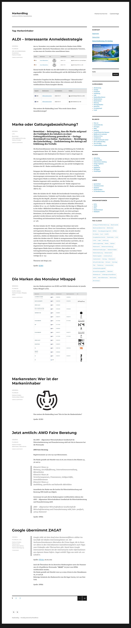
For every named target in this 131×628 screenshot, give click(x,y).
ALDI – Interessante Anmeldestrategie (47, 39)
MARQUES (97, 211)
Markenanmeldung (107, 246)
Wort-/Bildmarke (103, 277)
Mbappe (24, 293)
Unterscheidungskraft (99, 268)
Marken (18, 291)
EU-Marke (96, 234)
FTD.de (41, 560)
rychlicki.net (97, 138)
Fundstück (15, 48)
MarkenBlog (20, 13)
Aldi (13, 51)
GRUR (95, 206)
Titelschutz (100, 265)
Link (13, 134)
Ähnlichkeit (96, 280)
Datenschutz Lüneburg (100, 162)
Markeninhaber (16, 55)
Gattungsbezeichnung (18, 138)
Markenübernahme (18, 546)
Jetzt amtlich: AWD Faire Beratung (44, 432)
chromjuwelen (98, 160)
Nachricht (96, 106)
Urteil (95, 110)
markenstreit (96, 259)
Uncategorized (98, 108)
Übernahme (22, 446)
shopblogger (97, 171)
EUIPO (41, 266)
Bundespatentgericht (104, 231)
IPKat (95, 128)
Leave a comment (17, 57)
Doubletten (15, 53)
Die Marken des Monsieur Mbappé (43, 279)
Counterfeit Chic (98, 125)
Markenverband (98, 210)
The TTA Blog (97, 143)
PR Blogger (97, 169)
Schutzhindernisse (98, 262)
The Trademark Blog (99, 141)
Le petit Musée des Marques (101, 132)
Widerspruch (96, 274)
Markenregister (97, 256)
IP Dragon (96, 127)
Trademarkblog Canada (100, 145)
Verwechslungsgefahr (99, 271)
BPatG (95, 231)
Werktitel (110, 271)
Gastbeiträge (114, 14)
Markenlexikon (98, 189)
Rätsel (22, 397)
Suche (94, 72)
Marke (106, 243)
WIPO (13, 294)
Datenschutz (95, 37)
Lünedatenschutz (99, 186)
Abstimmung (97, 88)
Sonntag (114, 262)
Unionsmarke (109, 265)
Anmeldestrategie (20, 51)
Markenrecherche (101, 14)
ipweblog (96, 130)
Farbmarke (110, 237)
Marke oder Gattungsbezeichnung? (45, 124)
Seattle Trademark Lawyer (101, 140)
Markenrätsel (16, 397)
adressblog (97, 158)
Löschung (105, 240)
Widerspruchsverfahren (109, 274)
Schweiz (108, 262)
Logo (99, 240)
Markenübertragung (18, 547)
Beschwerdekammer (99, 228)
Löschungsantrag (98, 243)
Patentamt (112, 259)
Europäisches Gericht (99, 237)
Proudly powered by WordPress (29, 618)
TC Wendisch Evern (99, 191)
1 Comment (15, 550)
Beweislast (15, 136)
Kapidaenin (97, 167)
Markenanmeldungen (99, 249)
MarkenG (96, 187)
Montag (104, 259)
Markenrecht (16, 544)
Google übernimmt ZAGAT (36, 530)
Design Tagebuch (99, 164)
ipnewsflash (97, 184)
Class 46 (96, 123)
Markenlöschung (98, 252)
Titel (94, 265)
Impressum (95, 33)
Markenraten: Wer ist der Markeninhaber (35, 381)
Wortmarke (15, 446)
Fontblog (96, 165)
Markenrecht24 (98, 136)
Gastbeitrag (97, 93)
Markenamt (96, 246)
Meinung (96, 103)
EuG (101, 234)
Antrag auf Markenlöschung (101, 224)
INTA (95, 208)
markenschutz (108, 256)
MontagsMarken (98, 104)
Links (94, 240)
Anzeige (96, 90)
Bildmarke (110, 228)
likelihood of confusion (100, 134)
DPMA (114, 231)
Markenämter (98, 101)
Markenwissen (98, 99)
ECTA (95, 204)
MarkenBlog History (99, 97)
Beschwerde (114, 224)
